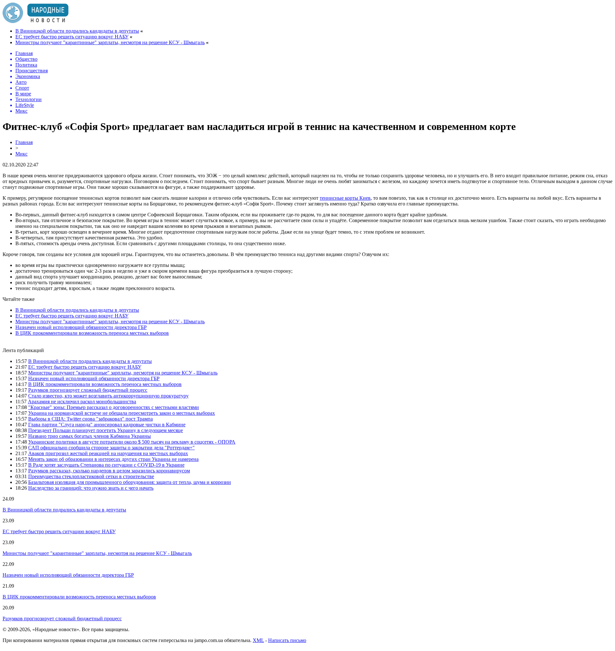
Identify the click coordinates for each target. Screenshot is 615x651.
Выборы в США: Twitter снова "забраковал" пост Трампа (90, 419)
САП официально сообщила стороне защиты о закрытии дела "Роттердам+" (111, 447)
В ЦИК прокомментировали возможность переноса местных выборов (92, 333)
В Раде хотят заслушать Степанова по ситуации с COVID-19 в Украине (106, 465)
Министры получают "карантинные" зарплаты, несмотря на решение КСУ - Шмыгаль (110, 42)
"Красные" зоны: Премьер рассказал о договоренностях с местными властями (113, 407)
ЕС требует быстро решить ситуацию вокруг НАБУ (71, 36)
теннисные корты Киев (345, 198)
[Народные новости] (36, 21)
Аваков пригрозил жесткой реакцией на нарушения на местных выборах (108, 453)
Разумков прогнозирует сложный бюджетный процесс (87, 390)
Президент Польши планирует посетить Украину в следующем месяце (105, 430)
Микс (21, 154)
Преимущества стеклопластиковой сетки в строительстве (91, 476)
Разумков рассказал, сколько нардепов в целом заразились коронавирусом (109, 470)
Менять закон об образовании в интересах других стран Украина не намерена (113, 459)
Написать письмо (287, 640)
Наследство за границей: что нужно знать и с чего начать (90, 488)
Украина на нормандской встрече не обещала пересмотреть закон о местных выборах (121, 413)
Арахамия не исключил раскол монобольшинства (82, 401)
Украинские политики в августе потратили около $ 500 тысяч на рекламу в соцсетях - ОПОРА (131, 442)
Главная (24, 142)
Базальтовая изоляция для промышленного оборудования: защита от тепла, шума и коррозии (129, 482)
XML (258, 640)
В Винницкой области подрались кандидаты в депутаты (77, 31)
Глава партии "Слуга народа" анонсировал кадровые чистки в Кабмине (106, 424)
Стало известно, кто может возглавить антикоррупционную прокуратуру (108, 395)
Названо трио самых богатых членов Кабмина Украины (89, 436)
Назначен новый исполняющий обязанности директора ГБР (81, 327)
